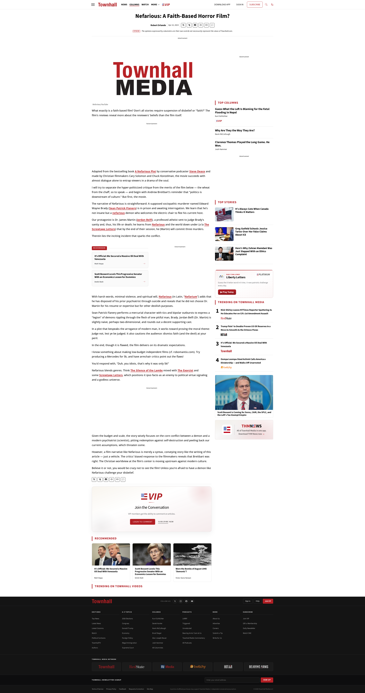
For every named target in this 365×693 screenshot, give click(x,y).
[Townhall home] (102, 601)
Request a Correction (136, 689)
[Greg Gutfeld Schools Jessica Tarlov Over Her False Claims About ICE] (224, 234)
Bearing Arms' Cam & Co (191, 633)
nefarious (118, 213)
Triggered (186, 623)
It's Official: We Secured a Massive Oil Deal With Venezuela (110, 570)
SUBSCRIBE (254, 4)
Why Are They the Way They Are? (235, 130)
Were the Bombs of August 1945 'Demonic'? (191, 570)
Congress (125, 623)
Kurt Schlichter (158, 618)
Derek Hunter (157, 623)
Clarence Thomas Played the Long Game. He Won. (242, 144)
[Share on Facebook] (195, 25)
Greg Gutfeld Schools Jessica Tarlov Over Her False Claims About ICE (251, 232)
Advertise (216, 623)
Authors (95, 647)
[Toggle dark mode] (272, 5)
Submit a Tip (218, 633)
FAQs (257, 601)
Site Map (150, 689)
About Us (216, 618)
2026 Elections (127, 618)
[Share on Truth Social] (189, 25)
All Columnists (157, 647)
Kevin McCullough (159, 628)
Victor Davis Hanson (183, 578)
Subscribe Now (166, 521)
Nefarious (158, 224)
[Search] (266, 5)
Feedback (122, 689)
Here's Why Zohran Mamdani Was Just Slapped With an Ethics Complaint (253, 251)
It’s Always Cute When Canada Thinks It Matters (251, 210)
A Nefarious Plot (145, 171)
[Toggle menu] (93, 4)
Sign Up (267, 680)
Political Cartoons (98, 638)
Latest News (96, 623)
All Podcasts (187, 643)
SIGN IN (239, 4)
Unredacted (186, 628)
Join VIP (268, 601)
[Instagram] (180, 601)
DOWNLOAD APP (222, 4)
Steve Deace (197, 171)
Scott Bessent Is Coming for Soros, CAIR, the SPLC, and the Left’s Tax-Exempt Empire (244, 413)
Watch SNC (247, 633)
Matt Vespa (98, 578)
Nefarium (191, 296)
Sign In (247, 601)
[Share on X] (183, 25)
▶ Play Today (227, 292)
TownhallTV (96, 643)
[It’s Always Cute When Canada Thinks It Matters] (224, 214)
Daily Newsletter (249, 628)
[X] (175, 601)
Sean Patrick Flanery (122, 208)
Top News (95, 618)
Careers (216, 628)
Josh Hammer (157, 643)
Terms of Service (97, 689)
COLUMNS (134, 4)
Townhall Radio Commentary (193, 638)
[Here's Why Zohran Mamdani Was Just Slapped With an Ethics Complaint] (224, 254)
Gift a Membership (250, 623)
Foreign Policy (127, 638)
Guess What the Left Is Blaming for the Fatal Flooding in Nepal (242, 111)
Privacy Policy (111, 689)
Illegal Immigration (129, 643)
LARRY (184, 618)
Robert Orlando (158, 25)
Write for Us (217, 638)
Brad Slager (157, 633)
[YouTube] (192, 601)
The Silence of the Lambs (146, 370)
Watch (94, 633)
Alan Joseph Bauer (159, 638)
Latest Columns (98, 628)
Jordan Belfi (144, 219)
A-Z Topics (127, 612)
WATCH (145, 4)
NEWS (124, 4)
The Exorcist (185, 370)
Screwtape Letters (111, 375)
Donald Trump (127, 628)
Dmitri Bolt (139, 578)
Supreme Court (128, 647)
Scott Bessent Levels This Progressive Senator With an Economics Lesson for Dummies (150, 571)
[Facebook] (186, 601)
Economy (125, 633)
